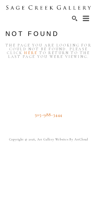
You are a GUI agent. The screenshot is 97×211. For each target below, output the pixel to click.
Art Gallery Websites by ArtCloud (62, 139)
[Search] (74, 18)
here (30, 53)
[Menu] (86, 18)
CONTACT (48, 123)
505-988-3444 (49, 115)
